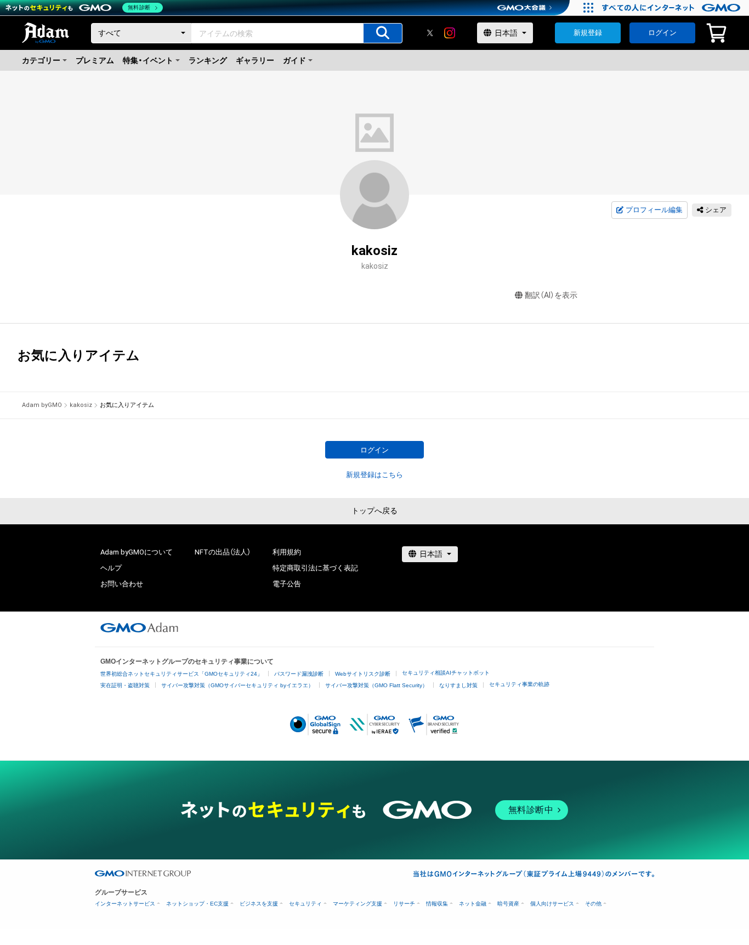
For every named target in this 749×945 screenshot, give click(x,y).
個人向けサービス (552, 904)
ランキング (208, 60)
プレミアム (95, 60)
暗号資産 (508, 904)
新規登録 (588, 33)
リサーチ (404, 904)
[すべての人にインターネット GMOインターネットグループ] (672, 7)
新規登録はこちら (374, 475)
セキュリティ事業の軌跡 (519, 684)
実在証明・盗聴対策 (125, 685)
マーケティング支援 (357, 904)
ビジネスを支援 (259, 904)
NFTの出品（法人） (223, 552)
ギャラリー (255, 60)
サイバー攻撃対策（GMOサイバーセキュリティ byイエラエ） (237, 685)
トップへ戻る (374, 510)
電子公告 (287, 584)
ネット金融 (472, 904)
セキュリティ (305, 904)
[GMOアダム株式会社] (139, 627)
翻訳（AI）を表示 (551, 295)
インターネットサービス (125, 904)
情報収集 (437, 904)
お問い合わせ (121, 584)
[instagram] (449, 32)
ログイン (662, 33)
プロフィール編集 (654, 210)
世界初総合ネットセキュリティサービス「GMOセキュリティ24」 (181, 674)
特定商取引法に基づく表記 (315, 568)
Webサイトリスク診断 (362, 674)
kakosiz (81, 405)
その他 (593, 904)
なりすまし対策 (458, 685)
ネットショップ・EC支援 (197, 904)
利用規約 (287, 552)
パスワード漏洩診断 (299, 674)
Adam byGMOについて (136, 552)
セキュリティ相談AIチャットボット (446, 673)
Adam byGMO (42, 405)
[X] (429, 32)
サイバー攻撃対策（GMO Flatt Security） (376, 685)
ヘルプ (111, 568)
